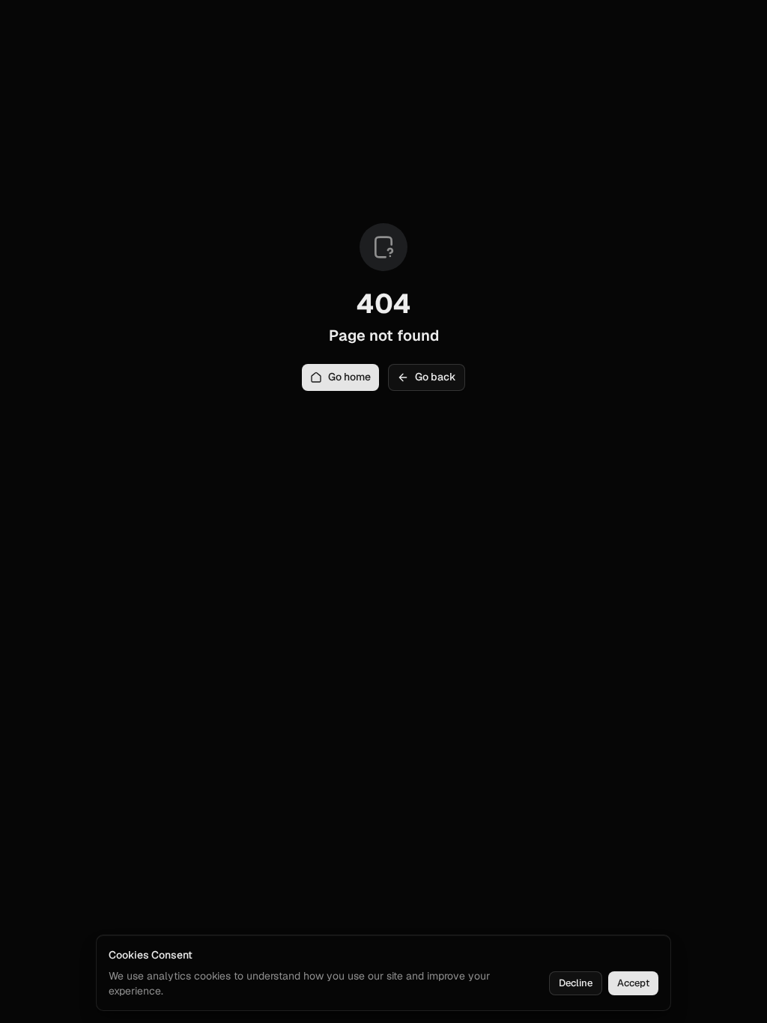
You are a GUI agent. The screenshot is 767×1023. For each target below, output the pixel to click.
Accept (633, 983)
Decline (575, 983)
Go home (349, 376)
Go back (435, 376)
